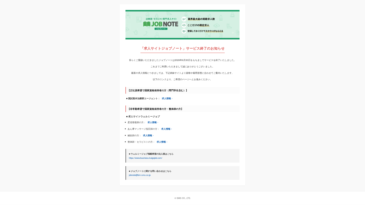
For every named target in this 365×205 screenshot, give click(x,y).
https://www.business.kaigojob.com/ (145, 157)
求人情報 (166, 98)
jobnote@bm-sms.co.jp (140, 174)
